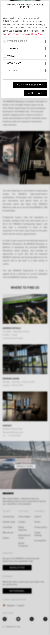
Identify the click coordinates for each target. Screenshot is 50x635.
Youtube (12, 70)
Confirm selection (30, 84)
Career (11, 55)
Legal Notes (37, 33)
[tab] (25, 41)
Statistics (12, 48)
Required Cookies (17, 41)
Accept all (35, 93)
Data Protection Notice (17, 33)
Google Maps (14, 63)
